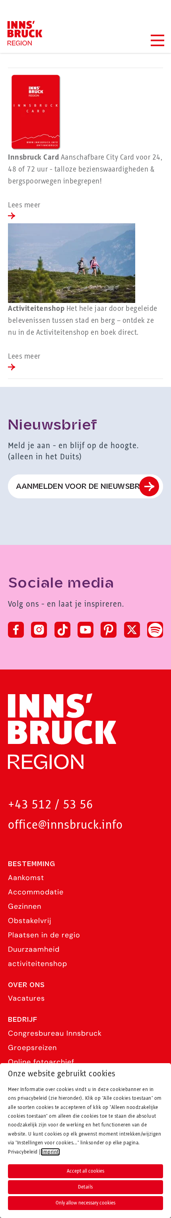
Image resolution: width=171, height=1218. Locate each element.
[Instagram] (39, 630)
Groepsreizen (32, 1047)
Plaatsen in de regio (44, 935)
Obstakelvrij (29, 920)
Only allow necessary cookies (85, 1203)
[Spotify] (155, 630)
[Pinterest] (109, 630)
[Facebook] (16, 630)
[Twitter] (132, 630)
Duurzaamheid (34, 949)
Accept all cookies (85, 1171)
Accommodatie (36, 892)
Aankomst (26, 877)
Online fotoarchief (41, 1062)
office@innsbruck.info (65, 825)
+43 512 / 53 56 (50, 805)
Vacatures (26, 998)
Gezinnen (24, 906)
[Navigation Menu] (157, 40)
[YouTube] (85, 630)
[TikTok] (62, 630)
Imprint (50, 1152)
